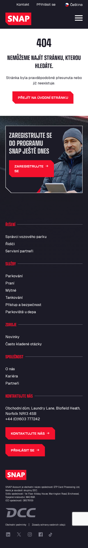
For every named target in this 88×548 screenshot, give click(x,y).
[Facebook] (40, 534)
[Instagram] (29, 534)
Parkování (14, 276)
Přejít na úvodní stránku (43, 97)
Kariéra (11, 376)
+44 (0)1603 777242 (22, 419)
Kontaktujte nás (28, 433)
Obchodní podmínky (15, 524)
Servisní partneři (19, 251)
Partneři (12, 383)
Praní (9, 283)
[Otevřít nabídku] (79, 18)
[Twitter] (19, 534)
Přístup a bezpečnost (23, 304)
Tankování (14, 297)
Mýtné (10, 290)
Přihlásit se (46, 4)
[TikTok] (50, 534)
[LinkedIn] (8, 534)
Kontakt (22, 4)
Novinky (12, 337)
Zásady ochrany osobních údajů (48, 524)
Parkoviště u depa (20, 312)
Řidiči (10, 244)
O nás (10, 369)
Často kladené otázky (23, 344)
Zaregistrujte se (29, 168)
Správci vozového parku (25, 236)
